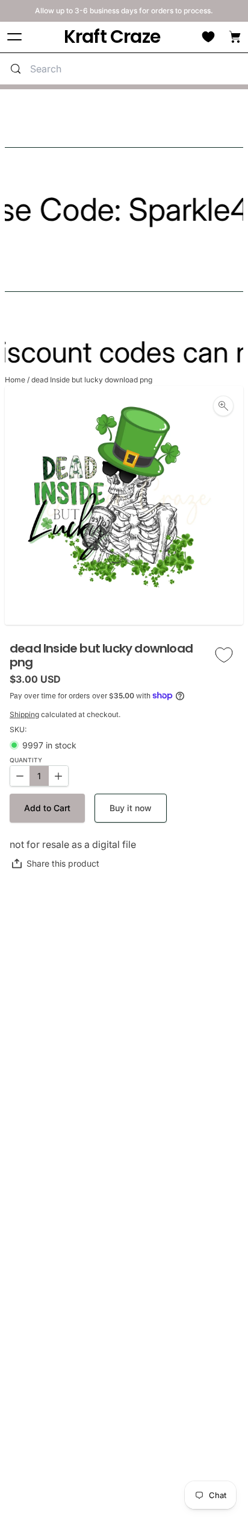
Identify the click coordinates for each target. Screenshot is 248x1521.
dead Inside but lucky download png (91, 379)
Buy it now (131, 808)
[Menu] (14, 37)
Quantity (26, 760)
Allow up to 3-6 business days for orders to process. (124, 10)
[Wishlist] (208, 37)
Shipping (24, 714)
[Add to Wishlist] (223, 655)
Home (15, 379)
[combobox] (136, 69)
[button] (47, 808)
